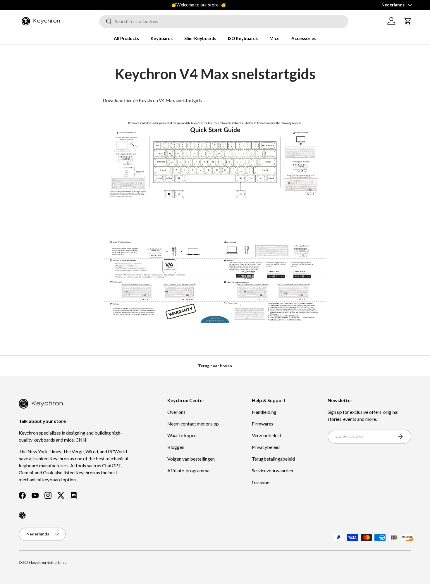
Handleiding (264, 412)
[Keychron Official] (22, 515)
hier (128, 100)
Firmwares (262, 423)
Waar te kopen (182, 435)
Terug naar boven (215, 365)
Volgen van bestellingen (191, 458)
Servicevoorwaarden (272, 470)
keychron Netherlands (48, 562)
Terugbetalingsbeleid (273, 458)
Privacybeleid (266, 447)
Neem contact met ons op (193, 423)
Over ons (176, 412)
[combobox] (223, 21)
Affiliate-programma (188, 470)
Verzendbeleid (266, 435)
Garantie (260, 482)
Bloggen (175, 447)
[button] (407, 21)
